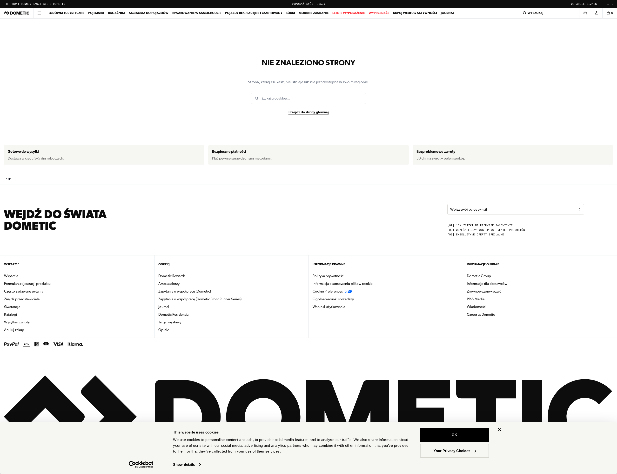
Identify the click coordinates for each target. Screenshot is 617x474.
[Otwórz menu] (39, 13)
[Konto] (596, 13)
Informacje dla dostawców (487, 283)
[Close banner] (499, 429)
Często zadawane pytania (23, 291)
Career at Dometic (496, 314)
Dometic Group (494, 276)
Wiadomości (492, 306)
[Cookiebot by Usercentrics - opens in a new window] (141, 464)
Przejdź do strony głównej (308, 112)
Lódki (290, 13)
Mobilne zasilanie (314, 13)
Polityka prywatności (328, 276)
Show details (184, 464)
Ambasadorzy (169, 283)
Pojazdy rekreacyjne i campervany (253, 13)
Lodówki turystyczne (66, 13)
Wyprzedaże (379, 13)
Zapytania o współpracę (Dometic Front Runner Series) (199, 299)
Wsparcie (578, 4)
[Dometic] (16, 13)
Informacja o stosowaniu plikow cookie (343, 283)
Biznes (592, 4)
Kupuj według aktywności (415, 13)
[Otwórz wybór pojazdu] (585, 13)
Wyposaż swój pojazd (308, 4)
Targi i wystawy (169, 322)
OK (454, 435)
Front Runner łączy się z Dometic (38, 4)
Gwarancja (12, 307)
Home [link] (7, 179)
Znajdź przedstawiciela (22, 299)
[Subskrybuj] (579, 209)
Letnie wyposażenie (348, 13)
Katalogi (25, 314)
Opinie (163, 330)
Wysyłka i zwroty (17, 322)
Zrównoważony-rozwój (485, 291)
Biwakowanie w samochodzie (196, 13)
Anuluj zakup (14, 330)
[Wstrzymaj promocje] (7, 4)
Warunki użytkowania (329, 307)
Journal (447, 13)
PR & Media (491, 299)
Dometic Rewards (171, 276)
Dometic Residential (189, 314)
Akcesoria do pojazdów (148, 13)
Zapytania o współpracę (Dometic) (184, 291)
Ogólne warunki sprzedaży (333, 299)
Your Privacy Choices (452, 450)
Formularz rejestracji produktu (27, 283)
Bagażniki (116, 13)
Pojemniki (96, 13)
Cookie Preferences (328, 291)
